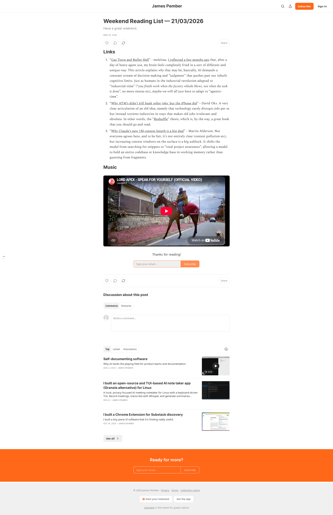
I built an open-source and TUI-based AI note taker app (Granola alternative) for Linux (147, 385)
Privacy (165, 490)
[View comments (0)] (115, 43)
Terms (174, 490)
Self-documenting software (125, 359)
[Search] (282, 6)
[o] (215, 366)
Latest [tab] (116, 349)
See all (110, 438)
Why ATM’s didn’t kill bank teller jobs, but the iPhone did (154, 103)
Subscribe (304, 6)
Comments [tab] (111, 305)
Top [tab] (107, 349)
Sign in (322, 6)
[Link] (98, 52)
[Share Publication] (290, 6)
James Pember (125, 368)
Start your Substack (157, 499)
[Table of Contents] (3, 257)
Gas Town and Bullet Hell (130, 59)
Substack (149, 507)
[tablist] (118, 305)
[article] (166, 366)
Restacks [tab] (126, 305)
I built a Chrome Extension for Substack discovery (143, 415)
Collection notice (190, 490)
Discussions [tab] (129, 349)
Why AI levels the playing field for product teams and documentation (144, 363)
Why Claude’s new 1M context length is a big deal (147, 131)
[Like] (106, 43)
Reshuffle (161, 119)
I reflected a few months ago (188, 59)
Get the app (184, 499)
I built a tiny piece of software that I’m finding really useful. (138, 419)
